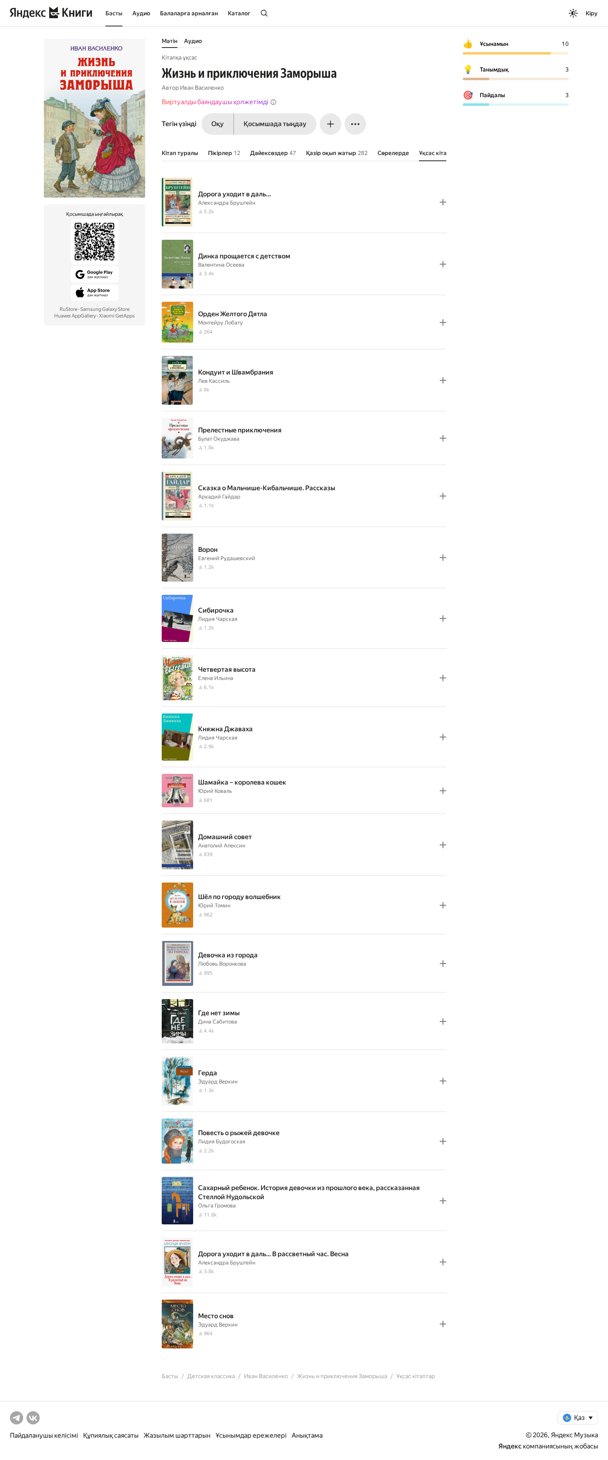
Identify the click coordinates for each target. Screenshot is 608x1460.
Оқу (217, 124)
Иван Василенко (202, 87)
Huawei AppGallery (75, 316)
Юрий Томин (214, 905)
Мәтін (169, 41)
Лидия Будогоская (221, 1141)
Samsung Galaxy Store (104, 309)
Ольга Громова (217, 1205)
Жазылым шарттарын (177, 1435)
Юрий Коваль (215, 791)
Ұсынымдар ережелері (251, 1435)
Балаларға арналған (189, 13)
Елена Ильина (215, 678)
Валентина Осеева (221, 265)
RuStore (68, 309)
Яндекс (510, 1446)
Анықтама (307, 1435)
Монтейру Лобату (220, 323)
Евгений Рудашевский (226, 558)
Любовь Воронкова (222, 964)
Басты (113, 13)
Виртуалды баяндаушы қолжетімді (215, 102)
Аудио (141, 13)
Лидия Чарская (217, 619)
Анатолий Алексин (221, 845)
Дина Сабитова (217, 1022)
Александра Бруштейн (226, 203)
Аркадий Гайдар (219, 497)
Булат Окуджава (218, 439)
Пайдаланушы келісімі (44, 1435)
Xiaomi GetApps (117, 316)
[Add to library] (443, 202)
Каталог (239, 13)
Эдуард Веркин (217, 1081)
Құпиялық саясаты (111, 1435)
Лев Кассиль (214, 381)
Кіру (592, 13)
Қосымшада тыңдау (275, 124)
